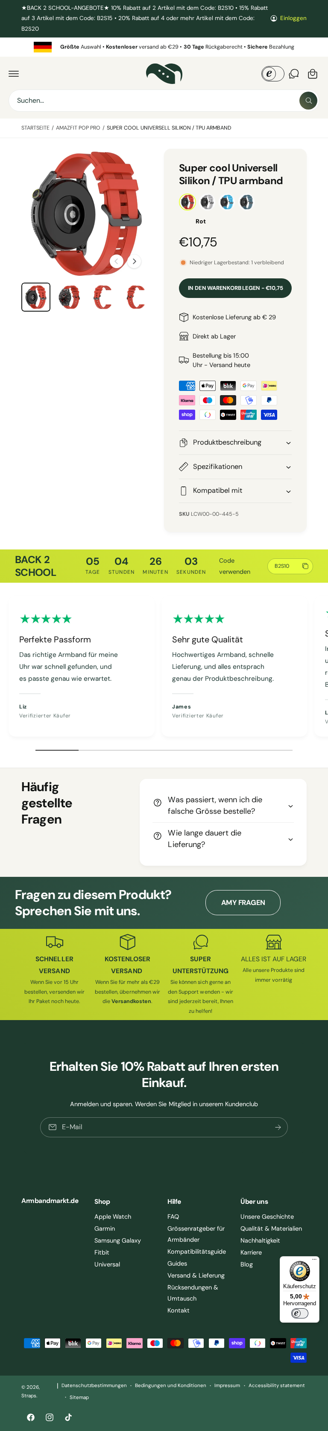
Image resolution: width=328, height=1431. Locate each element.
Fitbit (101, 1252)
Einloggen (293, 18)
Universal (107, 1264)
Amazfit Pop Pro (78, 127)
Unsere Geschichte (267, 1216)
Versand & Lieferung (196, 1275)
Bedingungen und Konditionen (170, 1385)
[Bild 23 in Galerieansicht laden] (69, 297)
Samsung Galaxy (117, 1240)
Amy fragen (243, 902)
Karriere (251, 1252)
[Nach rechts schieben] (134, 261)
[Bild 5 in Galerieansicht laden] (35, 297)
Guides (177, 1263)
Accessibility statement (277, 1385)
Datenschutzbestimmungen (94, 1385)
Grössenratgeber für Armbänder (196, 1234)
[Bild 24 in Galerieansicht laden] (102, 297)
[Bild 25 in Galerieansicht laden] (135, 297)
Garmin (104, 1228)
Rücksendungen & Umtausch (192, 1293)
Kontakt (178, 1310)
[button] (13, 73)
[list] (164, 47)
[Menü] (314, 1261)
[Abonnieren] (278, 1127)
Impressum (227, 1385)
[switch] (299, 1313)
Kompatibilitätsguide (196, 1251)
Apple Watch (112, 1216)
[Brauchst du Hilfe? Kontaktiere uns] (293, 73)
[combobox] (164, 101)
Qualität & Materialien (271, 1228)
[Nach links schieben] (116, 261)
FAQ (173, 1216)
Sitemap (79, 1397)
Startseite (35, 127)
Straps (28, 1396)
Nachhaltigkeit (260, 1240)
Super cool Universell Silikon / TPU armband (169, 127)
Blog (246, 1264)
